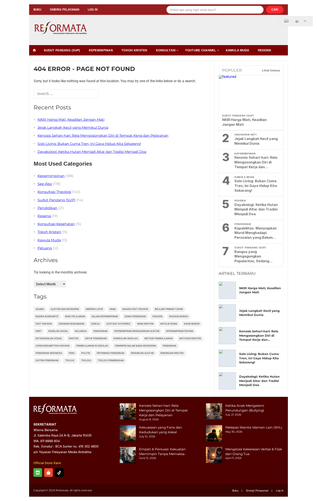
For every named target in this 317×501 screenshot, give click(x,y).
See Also (45, 184)
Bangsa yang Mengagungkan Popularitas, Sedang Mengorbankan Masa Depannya (252, 257)
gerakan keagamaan (71, 323)
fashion (157, 316)
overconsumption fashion (52, 345)
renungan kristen (172, 353)
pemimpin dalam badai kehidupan (135, 345)
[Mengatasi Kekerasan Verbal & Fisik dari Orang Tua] (214, 455)
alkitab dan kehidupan (65, 309)
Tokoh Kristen (134, 50)
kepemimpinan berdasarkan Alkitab (136, 331)
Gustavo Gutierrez (118, 323)
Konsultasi (166, 50)
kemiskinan (100, 331)
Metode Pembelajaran (158, 338)
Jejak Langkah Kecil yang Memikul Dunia (73, 128)
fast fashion (44, 323)
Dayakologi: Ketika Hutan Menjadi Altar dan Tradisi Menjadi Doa (92, 152)
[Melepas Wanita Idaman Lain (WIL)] (214, 434)
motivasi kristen (190, 338)
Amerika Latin (94, 309)
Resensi (264, 50)
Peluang (45, 248)
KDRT (39, 331)
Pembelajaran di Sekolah (92, 345)
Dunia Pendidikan (135, 316)
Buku (37, 9)
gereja (95, 323)
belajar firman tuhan (169, 309)
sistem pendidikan (47, 360)
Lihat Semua (271, 70)
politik (85, 353)
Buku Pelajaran (75, 316)
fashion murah (178, 316)
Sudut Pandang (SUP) (62, 50)
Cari (274, 9)
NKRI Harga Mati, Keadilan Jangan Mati (71, 120)
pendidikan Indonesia (49, 353)
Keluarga (81, 331)
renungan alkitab (142, 353)
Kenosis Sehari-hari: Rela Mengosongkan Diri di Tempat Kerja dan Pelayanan (103, 135)
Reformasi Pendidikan (110, 353)
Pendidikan (47, 208)
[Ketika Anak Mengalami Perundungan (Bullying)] (214, 412)
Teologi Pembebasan (111, 360)
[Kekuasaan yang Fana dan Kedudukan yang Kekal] (128, 434)
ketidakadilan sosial (49, 338)
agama (40, 309)
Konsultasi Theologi (54, 192)
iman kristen (145, 323)
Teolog (69, 360)
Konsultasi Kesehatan (56, 224)
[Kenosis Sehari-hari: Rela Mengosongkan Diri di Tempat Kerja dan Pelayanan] (128, 412)
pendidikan (169, 345)
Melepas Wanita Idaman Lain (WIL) (253, 427)
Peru (72, 353)
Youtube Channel (200, 50)
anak (113, 309)
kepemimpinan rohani (179, 331)
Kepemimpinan (101, 50)
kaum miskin (191, 323)
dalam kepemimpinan (105, 316)
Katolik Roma (168, 323)
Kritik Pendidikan (96, 338)
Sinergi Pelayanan (64, 9)
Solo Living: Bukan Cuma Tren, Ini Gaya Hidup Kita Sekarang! (89, 144)
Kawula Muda (237, 50)
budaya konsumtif (47, 316)
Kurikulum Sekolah (125, 338)
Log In (92, 9)
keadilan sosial (58, 331)
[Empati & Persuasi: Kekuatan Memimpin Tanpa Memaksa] (128, 455)
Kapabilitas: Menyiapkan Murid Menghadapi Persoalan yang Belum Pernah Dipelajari (255, 233)
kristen (73, 338)
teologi (86, 360)
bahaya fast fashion (135, 309)
